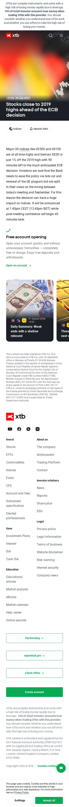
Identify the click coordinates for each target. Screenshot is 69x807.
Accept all (49, 800)
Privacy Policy (21, 792)
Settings (20, 800)
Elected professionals (15, 515)
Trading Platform (48, 462)
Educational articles (14, 579)
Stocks (11, 447)
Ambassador (45, 454)
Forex (10, 478)
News (40, 488)
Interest (11, 543)
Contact (42, 470)
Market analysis (17, 589)
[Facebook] (19, 429)
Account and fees (18, 493)
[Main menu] (61, 35)
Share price (44, 503)
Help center (14, 612)
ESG (40, 511)
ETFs (9, 454)
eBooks (11, 597)
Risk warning (46, 560)
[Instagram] (37, 429)
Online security (16, 620)
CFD (9, 485)
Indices (11, 470)
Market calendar (17, 605)
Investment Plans (18, 536)
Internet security (48, 567)
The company (46, 447)
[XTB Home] (11, 35)
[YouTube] (10, 429)
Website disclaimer (50, 552)
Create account (34, 692)
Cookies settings (48, 766)
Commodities (15, 462)
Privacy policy (46, 529)
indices (24, 149)
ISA (8, 551)
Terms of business (49, 544)
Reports (42, 495)
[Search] (50, 35)
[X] (28, 429)
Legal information (49, 536)
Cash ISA (12, 559)
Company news (47, 575)
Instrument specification (15, 503)
